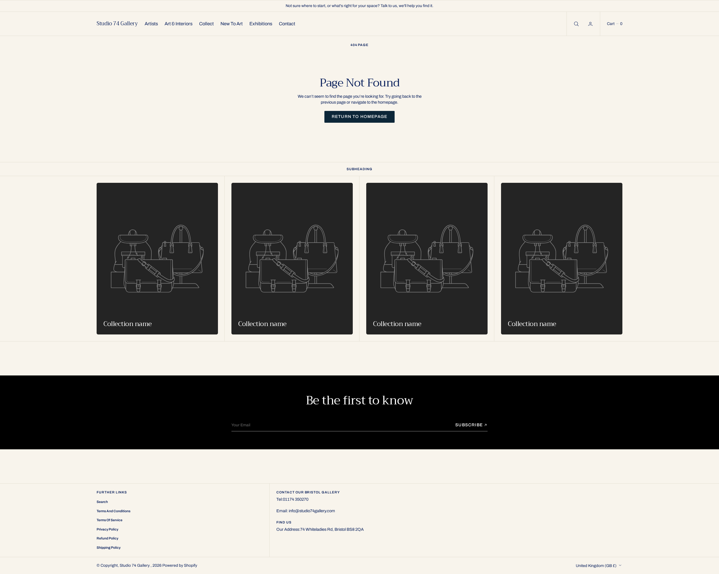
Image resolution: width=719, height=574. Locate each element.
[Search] (576, 24)
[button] (591, 24)
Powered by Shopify (179, 565)
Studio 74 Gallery (135, 565)
